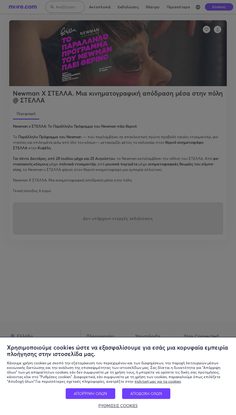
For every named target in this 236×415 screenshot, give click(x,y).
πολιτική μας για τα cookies (157, 381)
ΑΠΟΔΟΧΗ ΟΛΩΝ (146, 393)
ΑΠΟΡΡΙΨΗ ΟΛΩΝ (90, 393)
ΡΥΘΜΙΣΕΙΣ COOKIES (118, 405)
